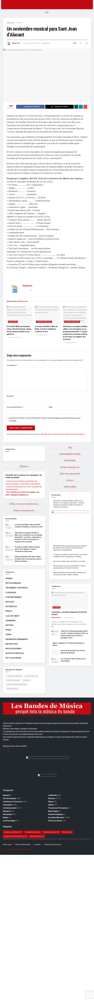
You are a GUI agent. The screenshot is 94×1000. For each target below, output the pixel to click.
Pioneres (26, 680)
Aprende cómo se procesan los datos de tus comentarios (63, 434)
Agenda (9, 578)
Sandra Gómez (12, 688)
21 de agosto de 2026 (14, 337)
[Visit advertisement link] (47, 14)
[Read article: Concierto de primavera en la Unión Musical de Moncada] (55, 652)
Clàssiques (13, 321)
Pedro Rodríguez (13, 680)
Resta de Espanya (13, 649)
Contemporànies (13, 597)
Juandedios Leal (31, 676)
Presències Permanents (17, 639)
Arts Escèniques (13, 583)
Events (9, 611)
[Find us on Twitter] (8, 750)
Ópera (8, 630)
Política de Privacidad (22, 844)
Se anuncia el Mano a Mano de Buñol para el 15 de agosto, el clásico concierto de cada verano (27, 549)
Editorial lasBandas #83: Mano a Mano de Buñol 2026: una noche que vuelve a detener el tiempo (28, 559)
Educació (10, 602)
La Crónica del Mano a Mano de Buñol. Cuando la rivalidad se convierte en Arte (46, 329)
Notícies (19, 23)
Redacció (16, 43)
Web (50, 407)
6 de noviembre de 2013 (31, 43)
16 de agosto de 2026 (42, 334)
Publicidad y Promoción (53, 844)
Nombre (11, 396)
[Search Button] (90, 4)
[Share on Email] (85, 107)
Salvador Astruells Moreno (17, 684)
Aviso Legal (7, 844)
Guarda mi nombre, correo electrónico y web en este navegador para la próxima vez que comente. (44, 419)
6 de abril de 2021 (68, 617)
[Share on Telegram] (81, 107)
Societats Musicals (44, 321)
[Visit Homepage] (47, 4)
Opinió (8, 634)
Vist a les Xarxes (13, 658)
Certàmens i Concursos (17, 588)
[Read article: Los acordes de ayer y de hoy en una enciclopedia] (55, 660)
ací (27, 495)
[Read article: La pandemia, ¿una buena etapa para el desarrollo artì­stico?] (69, 600)
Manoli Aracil (56, 617)
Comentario (12, 365)
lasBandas (10, 23)
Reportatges (12, 644)
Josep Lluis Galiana (14, 676)
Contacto (37, 844)
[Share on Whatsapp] (76, 107)
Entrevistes (11, 606)
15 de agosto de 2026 (70, 342)
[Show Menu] (4, 4)
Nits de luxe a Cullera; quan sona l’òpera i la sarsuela (69, 561)
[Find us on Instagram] (12, 750)
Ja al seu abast (13, 616)
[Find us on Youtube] (17, 750)
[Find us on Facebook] (6, 455)
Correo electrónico (15, 407)
